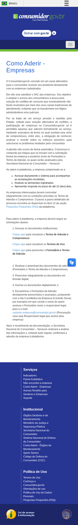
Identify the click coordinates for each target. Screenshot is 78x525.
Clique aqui (19, 234)
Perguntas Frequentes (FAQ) (22, 206)
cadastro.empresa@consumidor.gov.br (34, 312)
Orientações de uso (34, 488)
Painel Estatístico (33, 379)
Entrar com (36, 33)
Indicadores (30, 375)
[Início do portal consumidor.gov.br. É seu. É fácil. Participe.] (39, 15)
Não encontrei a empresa (37, 383)
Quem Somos (31, 452)
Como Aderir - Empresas (37, 386)
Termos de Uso (31, 477)
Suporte (27, 398)
